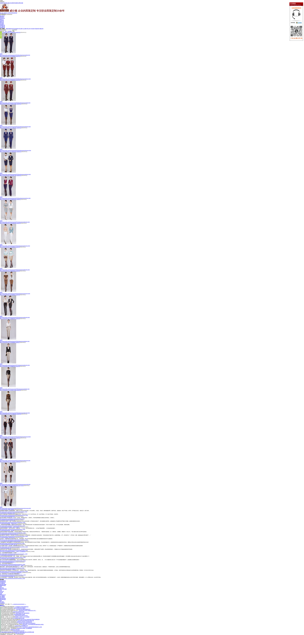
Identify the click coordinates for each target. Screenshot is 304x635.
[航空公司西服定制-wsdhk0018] (8, 53)
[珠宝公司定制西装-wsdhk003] (8, 267)
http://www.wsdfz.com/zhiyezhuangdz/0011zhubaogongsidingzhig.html (15, 460)
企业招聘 (28, 632)
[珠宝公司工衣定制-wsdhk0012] (8, 482)
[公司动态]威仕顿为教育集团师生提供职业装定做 (10, 541)
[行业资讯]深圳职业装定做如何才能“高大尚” (9, 534)
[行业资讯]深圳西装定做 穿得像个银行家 (8, 544)
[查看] (1, 53)
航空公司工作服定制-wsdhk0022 (14, 127)
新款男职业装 (3, 599)
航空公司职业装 (3, 32)
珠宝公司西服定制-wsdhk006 (13, 318)
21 (17, 604)
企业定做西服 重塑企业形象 (19, 614)
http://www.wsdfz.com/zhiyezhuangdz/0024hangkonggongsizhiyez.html (15, 198)
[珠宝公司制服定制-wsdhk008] (8, 387)
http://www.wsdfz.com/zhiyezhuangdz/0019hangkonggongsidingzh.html (15, 78)
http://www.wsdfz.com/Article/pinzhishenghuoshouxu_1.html (13, 557)
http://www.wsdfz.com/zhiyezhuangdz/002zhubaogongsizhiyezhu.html (15, 245)
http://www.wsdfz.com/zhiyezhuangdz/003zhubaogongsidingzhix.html (15, 269)
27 (23, 604)
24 (20, 604)
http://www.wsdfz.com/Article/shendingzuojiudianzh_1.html (12, 564)
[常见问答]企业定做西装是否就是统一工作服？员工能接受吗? (13, 551)
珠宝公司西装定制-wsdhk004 (13, 271)
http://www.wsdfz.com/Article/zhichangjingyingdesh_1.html (12, 578)
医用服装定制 (3, 582)
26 (22, 604)
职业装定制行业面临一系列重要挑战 (24, 628)
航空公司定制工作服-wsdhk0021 (14, 104)
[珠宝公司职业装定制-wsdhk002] (8, 243)
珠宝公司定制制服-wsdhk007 (13, 342)
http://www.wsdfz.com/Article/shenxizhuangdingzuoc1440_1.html (14, 546)
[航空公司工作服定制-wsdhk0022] (8, 148)
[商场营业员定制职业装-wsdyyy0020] (8, 506)
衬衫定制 (33, 28)
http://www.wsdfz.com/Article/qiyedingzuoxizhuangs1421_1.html (13, 553)
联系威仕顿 (6, 2)
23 (19, 604)
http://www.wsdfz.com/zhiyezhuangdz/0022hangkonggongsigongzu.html (15, 150)
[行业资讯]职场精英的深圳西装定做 (7, 576)
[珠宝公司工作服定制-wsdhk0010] (8, 434)
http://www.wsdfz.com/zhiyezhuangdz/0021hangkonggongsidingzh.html (15, 126)
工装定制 (15, 632)
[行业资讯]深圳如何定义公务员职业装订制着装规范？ (11, 572)
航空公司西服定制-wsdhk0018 (13, 32)
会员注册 (11, 2)
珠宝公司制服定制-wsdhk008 (13, 366)
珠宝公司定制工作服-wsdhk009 (14, 390)
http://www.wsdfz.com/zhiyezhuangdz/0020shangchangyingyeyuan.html (15, 508)
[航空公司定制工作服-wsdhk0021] (8, 124)
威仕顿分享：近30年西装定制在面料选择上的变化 (33, 624)
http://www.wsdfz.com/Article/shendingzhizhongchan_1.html (13, 560)
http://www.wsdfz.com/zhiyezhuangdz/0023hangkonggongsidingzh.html (15, 174)
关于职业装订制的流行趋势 (18, 618)
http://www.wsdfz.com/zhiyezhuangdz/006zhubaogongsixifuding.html (14, 341)
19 (15, 604)
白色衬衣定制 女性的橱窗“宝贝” (21, 625)
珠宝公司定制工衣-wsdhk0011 (13, 438)
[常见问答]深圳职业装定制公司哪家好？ (8, 569)
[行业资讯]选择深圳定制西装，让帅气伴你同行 (9, 527)
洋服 (1, 593)
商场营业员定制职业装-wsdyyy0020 (16, 485)
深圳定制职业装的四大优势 (18, 611)
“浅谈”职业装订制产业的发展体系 (22, 613)
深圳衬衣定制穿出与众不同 (18, 630)
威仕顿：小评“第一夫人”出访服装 (22, 616)
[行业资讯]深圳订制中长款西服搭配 (7, 558)
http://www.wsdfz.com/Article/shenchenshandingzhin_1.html (13, 532)
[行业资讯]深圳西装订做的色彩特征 (7, 537)
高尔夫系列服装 (3, 589)
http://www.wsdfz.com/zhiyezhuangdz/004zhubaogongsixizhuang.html (15, 293)
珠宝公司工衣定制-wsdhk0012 (13, 461)
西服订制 (41, 28)
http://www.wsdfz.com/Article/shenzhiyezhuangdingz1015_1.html (14, 571)
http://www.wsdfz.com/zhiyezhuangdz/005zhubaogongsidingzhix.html (15, 317)
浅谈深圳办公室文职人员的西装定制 (24, 621)
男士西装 (21, 28)
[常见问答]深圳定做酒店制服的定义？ (8, 562)
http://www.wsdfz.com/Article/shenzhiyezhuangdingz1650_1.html (14, 536)
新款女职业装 (3, 598)
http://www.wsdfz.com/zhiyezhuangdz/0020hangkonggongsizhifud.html (15, 102)
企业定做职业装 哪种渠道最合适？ (23, 609)
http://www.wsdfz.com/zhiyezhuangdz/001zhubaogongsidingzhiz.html (15, 222)
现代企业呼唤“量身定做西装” (19, 608)
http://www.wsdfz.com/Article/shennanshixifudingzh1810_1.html (13, 511)
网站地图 (21, 2)
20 (16, 604)
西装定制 (7, 632)
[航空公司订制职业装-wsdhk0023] (8, 172)
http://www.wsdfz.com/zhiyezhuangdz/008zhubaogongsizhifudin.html (14, 389)
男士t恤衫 (2, 601)
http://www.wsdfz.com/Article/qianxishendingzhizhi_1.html (12, 518)
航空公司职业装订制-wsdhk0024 (14, 175)
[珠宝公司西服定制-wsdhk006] (8, 339)
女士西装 (25, 28)
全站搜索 (9, 31)
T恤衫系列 (37, 28)
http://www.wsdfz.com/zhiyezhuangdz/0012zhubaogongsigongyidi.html (15, 484)
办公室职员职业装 (4, 485)
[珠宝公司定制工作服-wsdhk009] (8, 410)
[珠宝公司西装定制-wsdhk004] (8, 291)
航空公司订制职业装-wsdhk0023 (14, 151)
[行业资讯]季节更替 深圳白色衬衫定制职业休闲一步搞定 (12, 565)
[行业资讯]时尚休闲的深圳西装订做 (7, 520)
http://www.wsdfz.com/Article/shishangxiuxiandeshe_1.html (12, 522)
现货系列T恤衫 (3, 584)
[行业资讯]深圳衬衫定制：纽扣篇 (7, 530)
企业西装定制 (9, 12)
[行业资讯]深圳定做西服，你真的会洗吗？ (9, 523)
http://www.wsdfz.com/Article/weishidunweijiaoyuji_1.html (12, 543)
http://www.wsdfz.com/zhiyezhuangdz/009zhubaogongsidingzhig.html (15, 412)
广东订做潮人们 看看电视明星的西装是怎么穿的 (31, 627)
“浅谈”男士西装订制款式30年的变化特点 (26, 623)
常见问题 (19, 632)
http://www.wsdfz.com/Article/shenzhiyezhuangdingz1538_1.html (14, 550)
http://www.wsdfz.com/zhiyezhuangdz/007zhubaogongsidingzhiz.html (15, 365)
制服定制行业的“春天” (15, 629)
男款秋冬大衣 (3, 594)
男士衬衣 (29, 28)
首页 (6, 31)
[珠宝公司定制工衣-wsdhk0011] (8, 458)
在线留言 (2, 2)
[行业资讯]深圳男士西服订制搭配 (7, 509)
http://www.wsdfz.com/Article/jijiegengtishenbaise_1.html (12, 567)
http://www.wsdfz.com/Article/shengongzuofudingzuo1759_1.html (14, 515)
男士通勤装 (2, 597)
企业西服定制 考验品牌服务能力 (22, 606)
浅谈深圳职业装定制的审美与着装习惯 (25, 620)
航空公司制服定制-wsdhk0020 (13, 80)
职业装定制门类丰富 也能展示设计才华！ (27, 610)
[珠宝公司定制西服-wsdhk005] (8, 315)
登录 (14, 2)
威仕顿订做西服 (3, 12)
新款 (1, 600)
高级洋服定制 (9, 28)
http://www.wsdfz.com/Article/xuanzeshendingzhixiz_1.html (12, 529)
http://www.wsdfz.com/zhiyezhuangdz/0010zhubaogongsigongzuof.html (15, 436)
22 (18, 604)
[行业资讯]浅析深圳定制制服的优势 (7, 516)
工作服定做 (2, 583)
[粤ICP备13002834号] (20, 633)
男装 (1, 586)
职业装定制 (14, 12)
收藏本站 (17, 2)
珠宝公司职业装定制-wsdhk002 (14, 223)
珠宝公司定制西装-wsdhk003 (13, 247)
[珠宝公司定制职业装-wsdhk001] (8, 220)
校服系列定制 (3, 585)
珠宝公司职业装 (3, 199)
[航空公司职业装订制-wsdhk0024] (8, 196)
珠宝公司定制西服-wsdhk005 (13, 294)
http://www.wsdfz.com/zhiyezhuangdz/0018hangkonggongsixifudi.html (15, 55)
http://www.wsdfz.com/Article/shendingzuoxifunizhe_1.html (12, 525)
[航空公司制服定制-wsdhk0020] (8, 100)
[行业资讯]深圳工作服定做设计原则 (7, 513)
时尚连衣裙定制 (15, 28)
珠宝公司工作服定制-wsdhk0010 (14, 414)
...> (25, 604)
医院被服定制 (3, 580)
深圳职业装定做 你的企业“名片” (21, 615)
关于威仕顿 (2, 632)
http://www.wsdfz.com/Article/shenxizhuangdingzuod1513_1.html (14, 539)
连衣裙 (1, 592)
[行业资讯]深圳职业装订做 (5, 548)
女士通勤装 (2, 596)
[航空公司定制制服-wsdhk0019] (8, 77)
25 (21, 604)
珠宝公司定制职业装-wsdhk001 (14, 199)
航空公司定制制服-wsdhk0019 (13, 56)
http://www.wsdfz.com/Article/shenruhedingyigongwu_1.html (13, 574)
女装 (1, 590)
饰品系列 (2, 587)
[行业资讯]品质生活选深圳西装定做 (7, 555)
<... (12, 604)
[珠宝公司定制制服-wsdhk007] (8, 363)
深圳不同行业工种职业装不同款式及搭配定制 (30, 619)
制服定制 (11, 632)
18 (13, 604)
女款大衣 (2, 591)
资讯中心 (2, 605)
